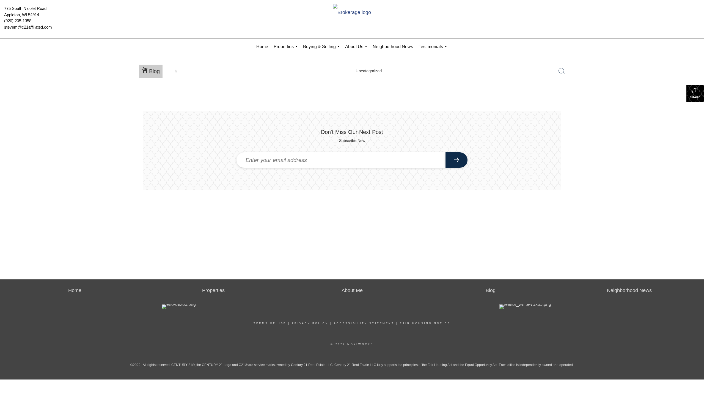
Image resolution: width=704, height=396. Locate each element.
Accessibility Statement (364, 323)
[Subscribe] (457, 160)
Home (262, 46)
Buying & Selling (322, 49)
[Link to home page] (352, 12)
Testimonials (434, 49)
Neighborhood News (393, 46)
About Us (357, 49)
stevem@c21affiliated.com (28, 27)
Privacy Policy (310, 323)
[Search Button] (561, 71)
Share (695, 97)
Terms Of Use (270, 323)
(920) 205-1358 (17, 20)
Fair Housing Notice (425, 323)
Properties (287, 49)
